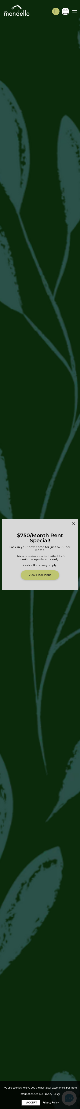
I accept (31, 1102)
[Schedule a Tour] (65, 11)
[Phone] (56, 11)
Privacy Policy (50, 1102)
